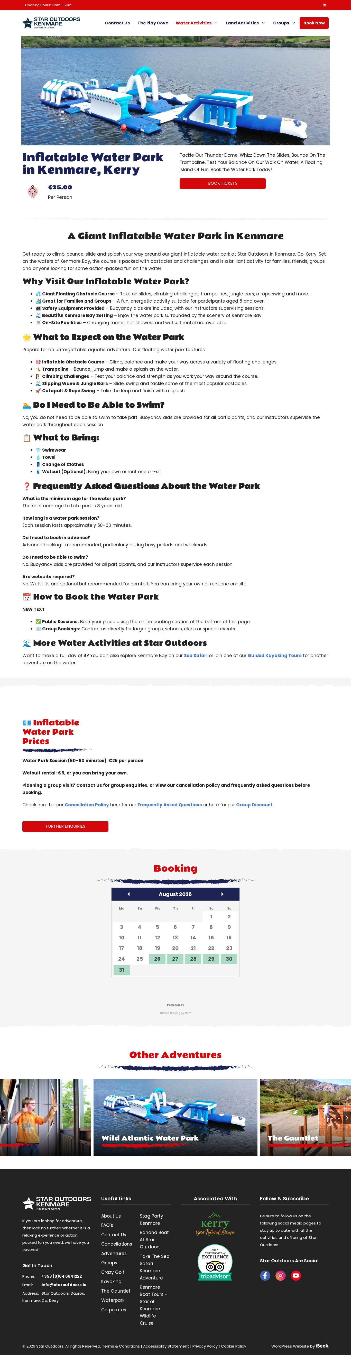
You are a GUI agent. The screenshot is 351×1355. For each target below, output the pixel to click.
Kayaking (111, 1281)
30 (229, 958)
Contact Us (117, 23)
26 (157, 958)
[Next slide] (347, 1117)
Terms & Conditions (121, 1346)
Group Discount (254, 805)
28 (193, 958)
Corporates (113, 1310)
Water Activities (193, 23)
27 (175, 958)
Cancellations (116, 1244)
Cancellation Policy (87, 805)
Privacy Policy (205, 1346)
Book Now (314, 23)
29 (211, 958)
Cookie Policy (233, 1346)
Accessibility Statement (166, 1346)
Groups (281, 23)
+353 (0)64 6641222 (62, 1276)
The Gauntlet (116, 1291)
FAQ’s (107, 1225)
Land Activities (242, 23)
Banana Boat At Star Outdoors (154, 1239)
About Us (111, 1216)
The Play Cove (152, 23)
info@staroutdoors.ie (64, 1284)
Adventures (114, 1253)
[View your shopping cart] (323, 5)
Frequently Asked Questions (169, 805)
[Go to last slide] (4, 1117)
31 (121, 970)
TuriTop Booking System (175, 1013)
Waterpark (112, 1300)
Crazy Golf (112, 1272)
